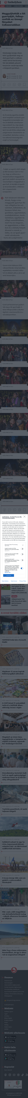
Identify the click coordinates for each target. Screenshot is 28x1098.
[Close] (24, 517)
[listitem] (14, 545)
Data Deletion (5, 581)
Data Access (14, 581)
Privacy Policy (22, 581)
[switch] (22, 549)
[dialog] (14, 549)
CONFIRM (8, 575)
